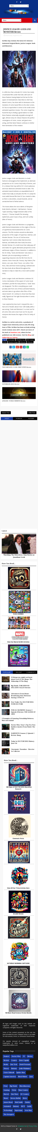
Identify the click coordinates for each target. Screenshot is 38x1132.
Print (5, 1086)
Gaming (6, 1090)
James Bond (8, 1102)
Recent (19, 672)
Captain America (10, 1077)
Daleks (27, 1102)
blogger (31, 418)
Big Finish (13, 1086)
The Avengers (9, 1114)
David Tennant (24, 1064)
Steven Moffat (15, 1098)
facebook (19, 418)
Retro (25, 1098)
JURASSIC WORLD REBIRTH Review (13, 401)
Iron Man (28, 1110)
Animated (7, 1106)
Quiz (31, 1077)
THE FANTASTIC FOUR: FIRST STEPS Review (16, 367)
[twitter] (20, 1)
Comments (31, 672)
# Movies (22, 342)
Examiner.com (15, 332)
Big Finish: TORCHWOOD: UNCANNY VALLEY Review (20, 687)
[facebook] (16, 1)
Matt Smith (19, 1102)
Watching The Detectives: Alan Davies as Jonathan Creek (19, 556)
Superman (18, 1110)
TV (24, 1056)
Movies (29, 1056)
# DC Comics (30, 340)
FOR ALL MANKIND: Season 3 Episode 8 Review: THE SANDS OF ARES (23, 712)
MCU (23, 1106)
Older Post (31, 413)
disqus (7, 418)
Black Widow (22, 1077)
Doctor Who (16, 1056)
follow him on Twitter (10, 337)
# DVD (5, 342)
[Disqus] (19, 446)
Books (6, 1064)
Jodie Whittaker (24, 1068)
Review (6, 1060)
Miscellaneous (24, 1086)
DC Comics (25, 1094)
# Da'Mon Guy (20, 340)
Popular (7, 672)
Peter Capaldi (24, 1060)
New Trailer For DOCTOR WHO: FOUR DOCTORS (22, 703)
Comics (14, 1060)
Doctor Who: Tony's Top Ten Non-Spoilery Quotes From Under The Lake (23, 727)
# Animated (11, 340)
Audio (29, 1106)
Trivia (14, 1090)
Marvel (6, 1094)
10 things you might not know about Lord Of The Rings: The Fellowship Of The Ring (21, 679)
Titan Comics (23, 1090)
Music (6, 1098)
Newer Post (6, 413)
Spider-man (20, 1073)
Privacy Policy (33, 1126)
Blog (29, 335)
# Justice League (13, 342)
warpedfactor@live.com (10, 1045)
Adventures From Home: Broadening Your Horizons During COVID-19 (21, 696)
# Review (30, 342)
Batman (14, 1068)
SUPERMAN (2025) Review (10, 384)
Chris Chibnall (9, 1073)
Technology (8, 1110)
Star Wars (14, 1094)
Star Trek (13, 1064)
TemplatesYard (22, 1126)
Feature (6, 1056)
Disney (6, 1068)
